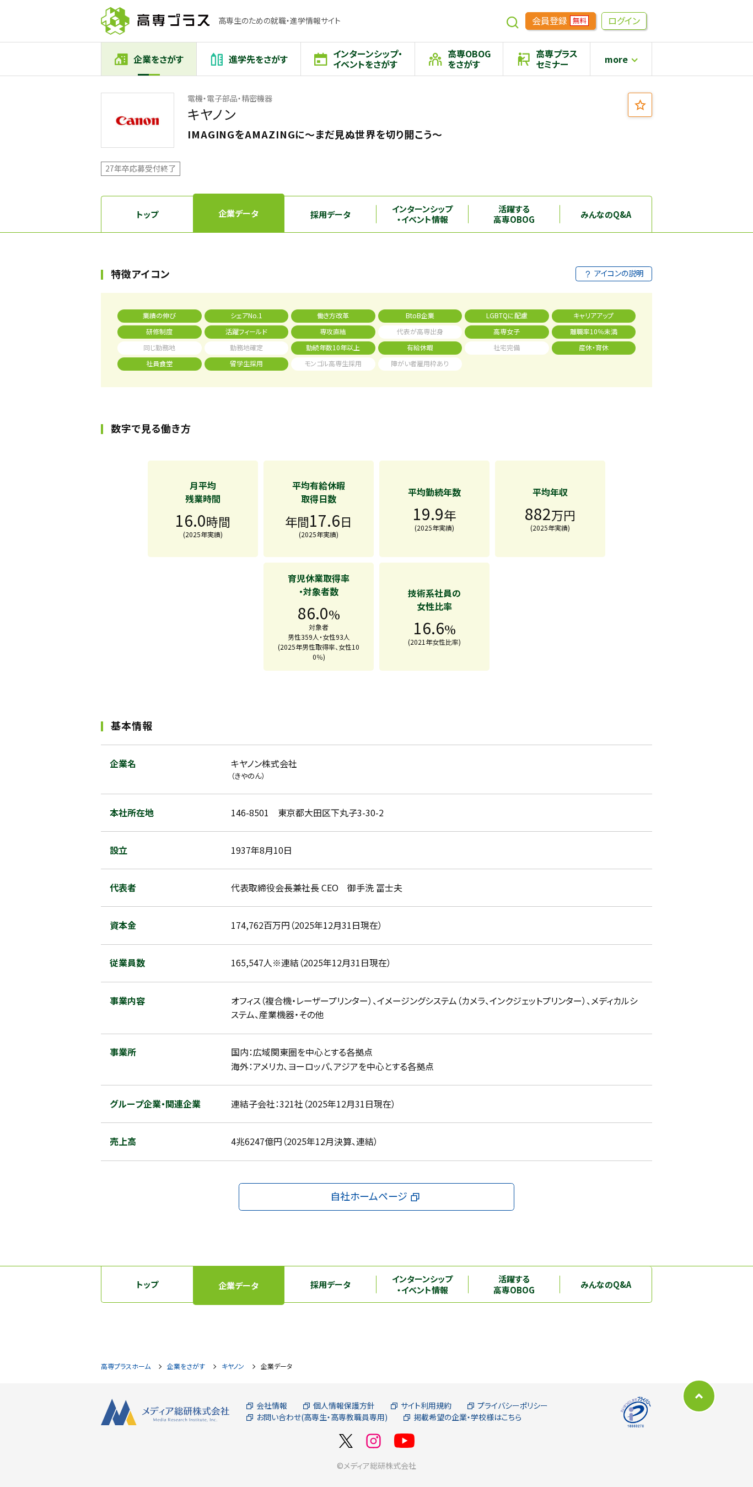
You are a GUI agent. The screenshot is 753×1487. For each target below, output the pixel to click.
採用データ (330, 214)
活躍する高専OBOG (514, 214)
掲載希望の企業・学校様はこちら (467, 1417)
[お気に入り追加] (640, 105)
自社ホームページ (368, 1196)
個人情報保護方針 (344, 1405)
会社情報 (271, 1405)
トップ (147, 214)
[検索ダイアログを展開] (512, 21)
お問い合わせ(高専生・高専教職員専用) (322, 1417)
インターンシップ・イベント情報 (422, 214)
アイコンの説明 (619, 273)
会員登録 (559, 20)
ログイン (624, 20)
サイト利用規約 (426, 1405)
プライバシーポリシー (512, 1405)
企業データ (238, 213)
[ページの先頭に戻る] (699, 1396)
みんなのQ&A (605, 214)
